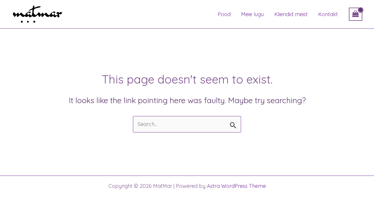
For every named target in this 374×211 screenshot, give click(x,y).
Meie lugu (252, 14)
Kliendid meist (291, 14)
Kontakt (328, 14)
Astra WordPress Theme (236, 186)
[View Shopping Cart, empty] (355, 14)
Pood (224, 14)
